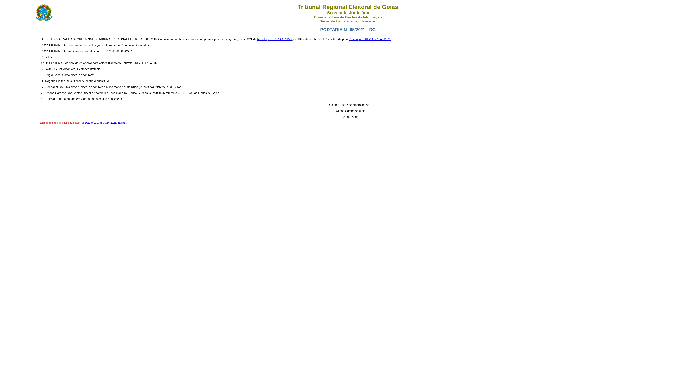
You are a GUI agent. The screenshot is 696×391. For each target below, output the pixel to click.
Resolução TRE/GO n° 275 (274, 39)
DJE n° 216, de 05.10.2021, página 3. (106, 122)
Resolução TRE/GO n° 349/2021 (370, 39)
